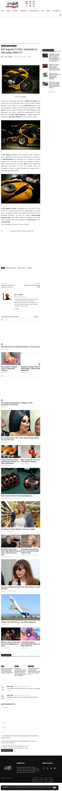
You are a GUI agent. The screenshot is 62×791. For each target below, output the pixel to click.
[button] (60, 15)
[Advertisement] (31, 29)
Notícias (6, 43)
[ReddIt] (34, 61)
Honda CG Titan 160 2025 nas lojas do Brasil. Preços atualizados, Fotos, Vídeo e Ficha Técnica (54, 67)
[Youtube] (54, 768)
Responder (9, 690)
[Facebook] (15, 61)
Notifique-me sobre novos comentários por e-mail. (15, 746)
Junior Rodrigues (8, 56)
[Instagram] (47, 768)
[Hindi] (33, 5)
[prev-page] (2, 679)
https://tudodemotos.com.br (20, 296)
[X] (19, 61)
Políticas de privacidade (7, 742)
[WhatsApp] (26, 61)
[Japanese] (27, 5)
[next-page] (5, 679)
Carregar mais (51, 91)
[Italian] (30, 3)
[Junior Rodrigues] (2, 57)
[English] (30, 1)
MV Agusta (4, 45)
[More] (37, 61)
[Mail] (17, 308)
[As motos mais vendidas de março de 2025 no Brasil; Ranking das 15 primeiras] (45, 75)
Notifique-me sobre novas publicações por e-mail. (15, 748)
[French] (33, 3)
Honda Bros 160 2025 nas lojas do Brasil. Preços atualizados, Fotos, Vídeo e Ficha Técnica (54, 85)
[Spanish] (33, 1)
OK (57, 787)
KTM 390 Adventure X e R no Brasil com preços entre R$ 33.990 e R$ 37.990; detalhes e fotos (34, 671)
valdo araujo (10, 686)
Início (2, 43)
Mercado (16, 666)
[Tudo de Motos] (12, 5)
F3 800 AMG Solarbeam (11, 267)
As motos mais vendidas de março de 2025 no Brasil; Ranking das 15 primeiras (54, 76)
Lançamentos (12, 43)
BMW (3, 666)
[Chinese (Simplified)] (30, 5)
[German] (27, 3)
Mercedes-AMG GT (21, 267)
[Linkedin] (30, 61)
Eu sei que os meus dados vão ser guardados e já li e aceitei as (18, 741)
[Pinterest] (22, 61)
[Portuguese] (27, 1)
